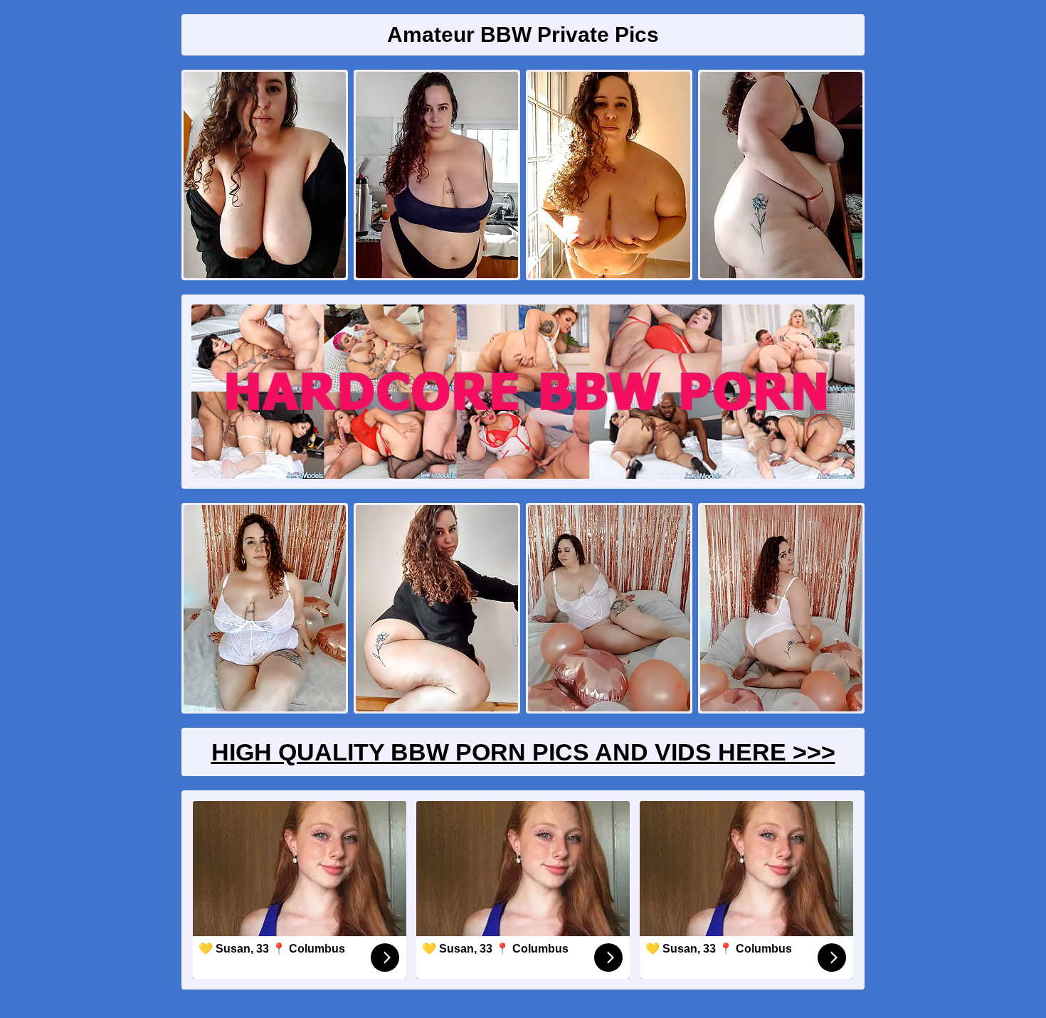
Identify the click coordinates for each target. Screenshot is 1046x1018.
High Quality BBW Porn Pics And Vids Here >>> (523, 751)
